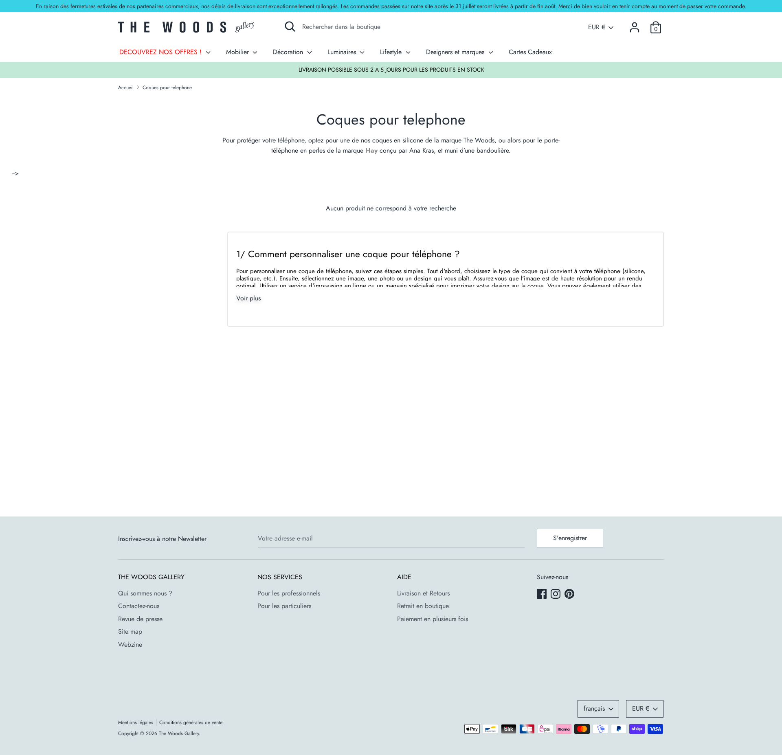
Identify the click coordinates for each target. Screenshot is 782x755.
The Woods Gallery (179, 733)
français (594, 708)
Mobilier (238, 52)
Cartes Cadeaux (530, 52)
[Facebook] (542, 595)
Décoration (289, 52)
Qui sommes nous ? (145, 593)
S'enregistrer (570, 538)
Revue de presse (140, 619)
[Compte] (634, 24)
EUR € (596, 27)
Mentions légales (135, 722)
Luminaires (342, 52)
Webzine (130, 644)
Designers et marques (456, 52)
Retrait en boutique (423, 606)
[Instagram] (556, 595)
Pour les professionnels (288, 593)
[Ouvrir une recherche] (290, 26)
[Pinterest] (570, 595)
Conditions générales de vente (190, 722)
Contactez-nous (138, 606)
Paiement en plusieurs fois (432, 619)
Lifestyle (392, 52)
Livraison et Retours (423, 593)
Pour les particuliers (284, 606)
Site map (130, 631)
